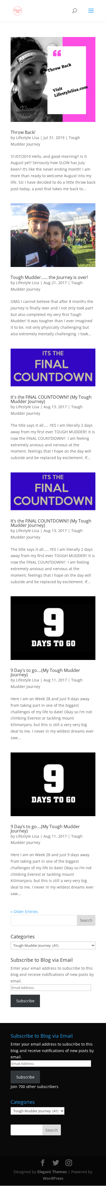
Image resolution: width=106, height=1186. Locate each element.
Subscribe (25, 1000)
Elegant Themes (52, 1171)
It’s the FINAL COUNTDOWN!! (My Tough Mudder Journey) (51, 523)
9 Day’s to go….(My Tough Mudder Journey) (45, 829)
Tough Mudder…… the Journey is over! (49, 277)
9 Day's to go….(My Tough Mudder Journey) (45, 672)
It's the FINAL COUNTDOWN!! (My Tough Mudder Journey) (51, 399)
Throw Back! (23, 132)
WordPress (53, 1178)
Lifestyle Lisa (27, 137)
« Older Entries (24, 911)
